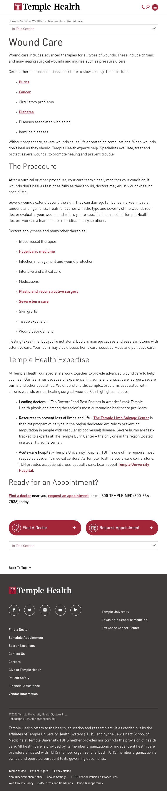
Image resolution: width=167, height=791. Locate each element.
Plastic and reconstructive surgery (48, 292)
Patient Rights (39, 771)
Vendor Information (23, 694)
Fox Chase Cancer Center (120, 628)
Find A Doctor (35, 528)
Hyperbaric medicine (37, 252)
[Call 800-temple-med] (143, 8)
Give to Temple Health (25, 670)
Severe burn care (33, 302)
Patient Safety (19, 678)
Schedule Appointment (26, 638)
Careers (15, 662)
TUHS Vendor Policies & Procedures (94, 777)
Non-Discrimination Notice (26, 777)
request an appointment (68, 496)
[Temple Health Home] (47, 7)
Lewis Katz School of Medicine (124, 620)
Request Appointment (119, 528)
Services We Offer (32, 21)
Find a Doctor (19, 630)
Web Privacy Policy (21, 783)
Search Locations (22, 646)
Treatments (55, 21)
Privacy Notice (61, 771)
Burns (24, 82)
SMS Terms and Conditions (55, 783)
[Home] (83, 591)
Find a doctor (20, 496)
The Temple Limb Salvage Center (121, 418)
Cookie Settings (57, 777)
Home (12, 21)
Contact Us (17, 654)
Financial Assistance (24, 686)
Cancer (25, 92)
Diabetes (26, 112)
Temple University (115, 612)
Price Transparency (90, 783)
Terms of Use (17, 771)
